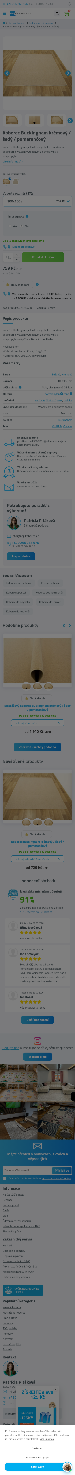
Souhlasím (37, 1467)
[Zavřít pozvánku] (67, 1427)
